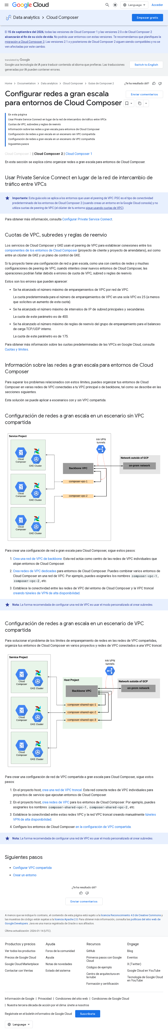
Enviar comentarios (144, 94)
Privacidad (45, 998)
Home (8, 83)
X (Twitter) (134, 964)
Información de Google (19, 998)
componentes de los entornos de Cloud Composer (41, 250)
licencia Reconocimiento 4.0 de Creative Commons (131, 915)
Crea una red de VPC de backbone (37, 559)
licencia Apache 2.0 (66, 919)
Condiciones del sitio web (72, 998)
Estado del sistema (58, 970)
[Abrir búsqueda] (107, 4)
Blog (130, 951)
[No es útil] (160, 83)
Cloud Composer (62, 17)
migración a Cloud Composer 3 (24, 41)
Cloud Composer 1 (79, 154)
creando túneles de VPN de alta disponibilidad (46, 593)
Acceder (157, 5)
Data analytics (26, 17)
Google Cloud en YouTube (143, 970)
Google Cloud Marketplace (22, 964)
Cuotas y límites (16, 349)
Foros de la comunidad (60, 951)
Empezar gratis (147, 17)
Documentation (26, 83)
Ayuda (50, 957)
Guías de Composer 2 (101, 83)
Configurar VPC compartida (32, 868)
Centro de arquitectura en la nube (103, 975)
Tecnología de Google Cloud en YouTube (145, 978)
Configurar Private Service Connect (87, 219)
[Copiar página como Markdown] (139, 103)
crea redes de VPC (55, 802)
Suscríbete (87, 1014)
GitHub (90, 951)
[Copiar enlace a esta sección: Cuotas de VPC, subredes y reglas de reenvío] (111, 235)
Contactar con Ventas (19, 970)
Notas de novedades (59, 964)
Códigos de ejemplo (99, 967)
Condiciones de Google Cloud (110, 998)
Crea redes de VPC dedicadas (34, 571)
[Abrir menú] (6, 5)
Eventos (132, 957)
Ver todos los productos (20, 951)
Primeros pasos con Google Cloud (104, 959)
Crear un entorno (24, 875)
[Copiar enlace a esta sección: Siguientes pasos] (47, 857)
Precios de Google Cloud (20, 957)
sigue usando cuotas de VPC (104, 208)
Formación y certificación (102, 983)
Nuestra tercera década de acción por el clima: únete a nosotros (48, 1005)
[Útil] (154, 83)
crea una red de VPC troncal (62, 790)
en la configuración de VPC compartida (103, 827)
